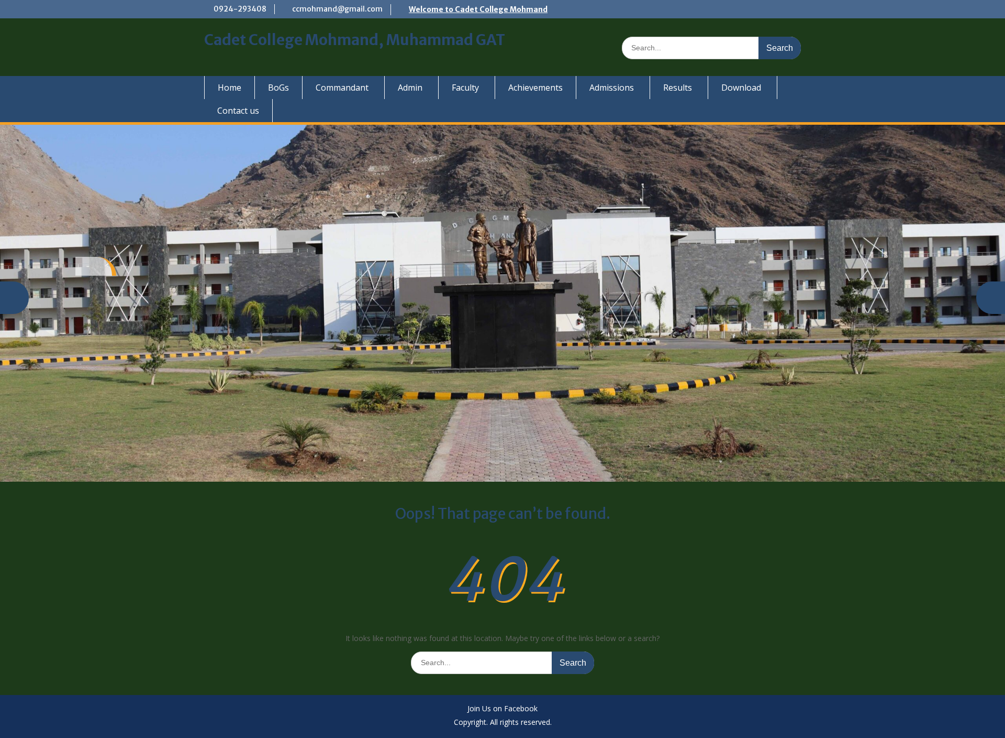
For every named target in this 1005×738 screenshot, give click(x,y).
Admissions (611, 87)
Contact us (238, 110)
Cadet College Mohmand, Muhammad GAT (354, 39)
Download (741, 87)
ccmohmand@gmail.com (337, 9)
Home (229, 87)
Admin (410, 87)
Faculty (465, 87)
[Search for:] (711, 47)
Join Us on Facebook (502, 709)
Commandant (342, 87)
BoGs (278, 87)
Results (677, 87)
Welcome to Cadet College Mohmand (478, 9)
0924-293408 (240, 9)
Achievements (535, 87)
